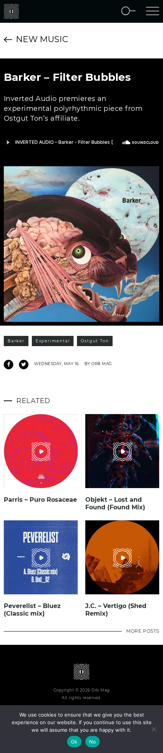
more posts (142, 631)
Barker (16, 341)
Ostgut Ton (95, 341)
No (92, 742)
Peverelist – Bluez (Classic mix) (32, 609)
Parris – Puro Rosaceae (40, 499)
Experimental (53, 341)
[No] (153, 729)
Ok (74, 742)
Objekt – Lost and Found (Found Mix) (115, 503)
